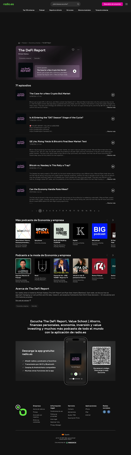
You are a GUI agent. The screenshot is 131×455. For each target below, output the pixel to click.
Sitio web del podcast (22, 300)
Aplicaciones (72, 412)
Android (87, 415)
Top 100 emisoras (28, 10)
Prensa (35, 412)
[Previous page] (36, 211)
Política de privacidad (53, 415)
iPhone (87, 409)
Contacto (71, 409)
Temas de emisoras (102, 10)
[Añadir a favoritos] (73, 49)
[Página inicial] (19, 43)
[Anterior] (107, 219)
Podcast (42, 10)
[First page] (32, 211)
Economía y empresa (25, 58)
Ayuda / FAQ (72, 415)
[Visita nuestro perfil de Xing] (109, 412)
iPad (86, 412)
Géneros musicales (84, 10)
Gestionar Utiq (55, 422)
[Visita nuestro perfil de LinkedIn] (104, 412)
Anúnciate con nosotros (37, 416)
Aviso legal (53, 419)
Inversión (37, 58)
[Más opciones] (78, 49)
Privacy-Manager (55, 425)
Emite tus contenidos (36, 421)
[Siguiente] (113, 219)
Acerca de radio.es (39, 409)
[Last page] (98, 211)
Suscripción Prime (74, 418)
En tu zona (70, 10)
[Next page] (94, 211)
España (66, 434)
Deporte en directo (55, 10)
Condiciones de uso (56, 411)
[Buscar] (78, 4)
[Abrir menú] (126, 4)
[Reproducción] (74, 71)
